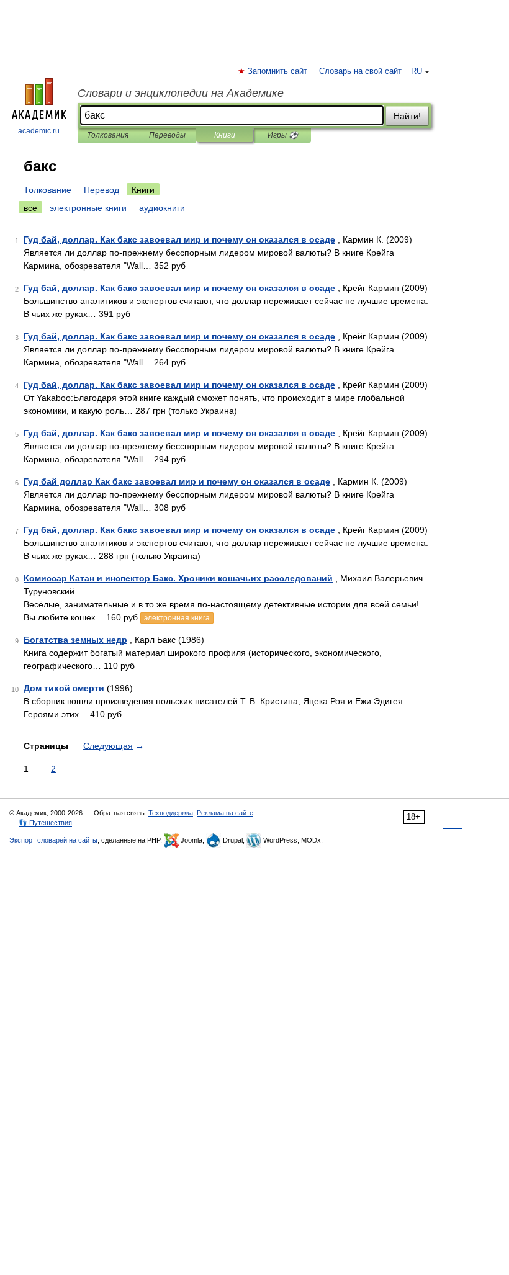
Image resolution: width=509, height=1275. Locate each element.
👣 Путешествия (45, 822)
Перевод (101, 190)
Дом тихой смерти (64, 688)
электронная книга (177, 618)
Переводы (167, 135)
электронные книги (88, 208)
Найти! (407, 116)
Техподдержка (170, 812)
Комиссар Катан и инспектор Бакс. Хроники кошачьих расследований (178, 578)
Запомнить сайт (278, 71)
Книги (224, 135)
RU (416, 71)
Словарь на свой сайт (360, 71)
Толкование (47, 190)
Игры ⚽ (283, 135)
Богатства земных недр (75, 640)
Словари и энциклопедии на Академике (181, 93)
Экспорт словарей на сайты (53, 840)
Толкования (107, 135)
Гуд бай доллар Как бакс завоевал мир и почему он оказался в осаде (177, 481)
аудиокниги (162, 208)
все (30, 208)
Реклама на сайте (225, 812)
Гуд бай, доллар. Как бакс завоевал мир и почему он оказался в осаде (179, 239)
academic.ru (39, 131)
